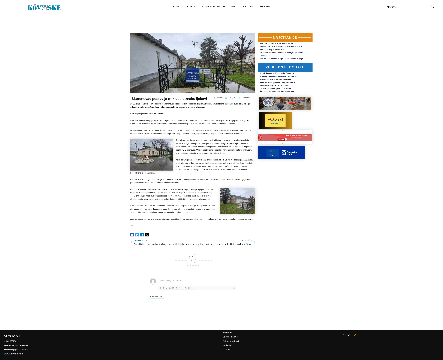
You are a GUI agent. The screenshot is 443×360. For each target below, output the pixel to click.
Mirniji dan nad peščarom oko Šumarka (277, 73)
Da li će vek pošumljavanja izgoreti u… (276, 88)
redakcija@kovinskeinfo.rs (17, 345)
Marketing (227, 345)
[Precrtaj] (170, 288)
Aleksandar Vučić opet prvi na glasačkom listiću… (282, 46)
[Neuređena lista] (176, 288)
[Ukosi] (163, 288)
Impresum (227, 332)
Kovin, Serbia (391, 6)
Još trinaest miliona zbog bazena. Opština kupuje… (282, 59)
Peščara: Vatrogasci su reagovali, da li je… (278, 82)
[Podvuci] (166, 288)
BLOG (233, 7)
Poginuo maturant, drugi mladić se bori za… (279, 43)
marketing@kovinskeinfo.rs (17, 350)
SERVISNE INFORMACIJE (214, 7)
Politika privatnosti (231, 341)
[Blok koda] (182, 288)
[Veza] (186, 288)
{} (189, 288)
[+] (192, 288)
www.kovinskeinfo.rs (14, 354)
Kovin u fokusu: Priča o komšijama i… (276, 79)
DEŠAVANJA (192, 7)
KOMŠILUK (265, 7)
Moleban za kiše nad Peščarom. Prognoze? (279, 76)
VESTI (176, 7)
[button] (132, 234)
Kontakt (226, 349)
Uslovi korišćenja (230, 337)
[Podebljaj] (160, 288)
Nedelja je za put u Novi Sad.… (273, 50)
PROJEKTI (248, 7)
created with (346, 335)
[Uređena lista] (173, 288)
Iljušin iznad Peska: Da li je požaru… (275, 85)
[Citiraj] (179, 288)
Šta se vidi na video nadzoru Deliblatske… (278, 92)
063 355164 (11, 341)
